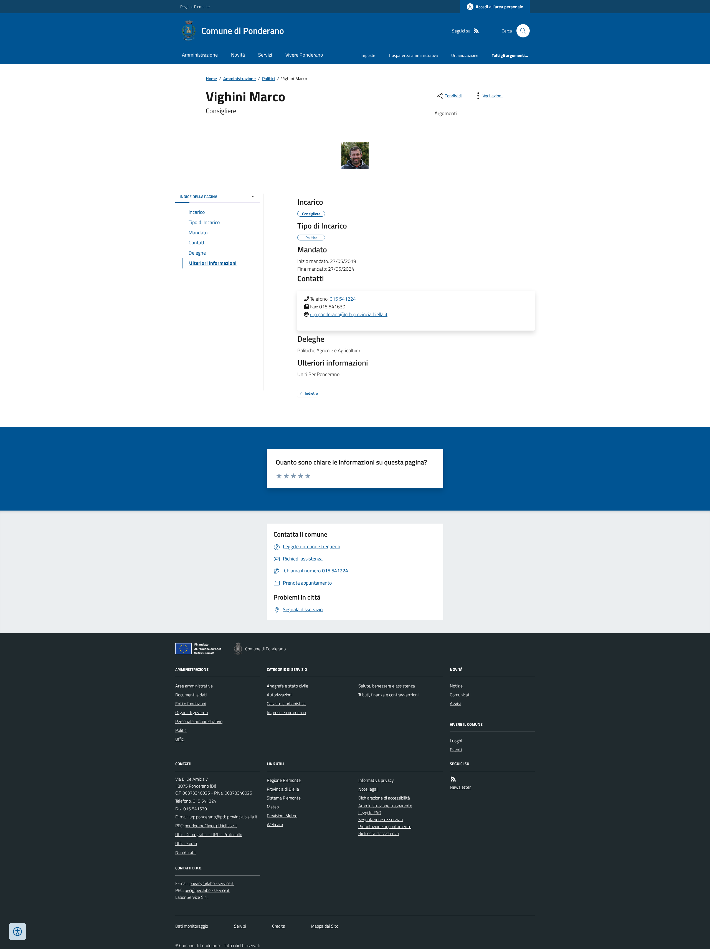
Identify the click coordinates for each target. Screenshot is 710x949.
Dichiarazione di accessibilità (384, 798)
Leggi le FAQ (369, 812)
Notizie (456, 685)
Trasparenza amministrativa (413, 55)
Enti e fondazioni (190, 703)
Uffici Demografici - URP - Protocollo (208, 834)
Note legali (368, 789)
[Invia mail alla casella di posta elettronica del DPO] (211, 883)
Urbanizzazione (464, 55)
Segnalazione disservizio (380, 819)
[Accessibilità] (17, 931)
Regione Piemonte (195, 6)
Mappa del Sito (324, 926)
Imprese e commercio (286, 712)
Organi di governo (191, 712)
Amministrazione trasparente (385, 805)
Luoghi (456, 740)
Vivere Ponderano (304, 55)
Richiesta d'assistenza (378, 833)
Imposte (368, 55)
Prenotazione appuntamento (384, 826)
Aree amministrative (194, 685)
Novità (238, 55)
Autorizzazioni (279, 694)
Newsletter (460, 787)
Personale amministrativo (198, 721)
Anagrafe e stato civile (287, 685)
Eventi (456, 749)
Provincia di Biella (283, 789)
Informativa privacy (376, 780)
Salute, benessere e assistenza (386, 685)
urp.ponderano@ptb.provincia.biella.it (348, 314)
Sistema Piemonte (284, 798)
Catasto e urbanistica (286, 703)
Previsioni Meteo (282, 815)
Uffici (179, 739)
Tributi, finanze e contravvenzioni (388, 694)
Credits (278, 926)
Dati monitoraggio (191, 926)
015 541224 (343, 299)
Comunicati (460, 694)
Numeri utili (185, 852)
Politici (268, 78)
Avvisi (455, 703)
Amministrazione (200, 55)
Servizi (265, 55)
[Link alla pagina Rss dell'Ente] (453, 779)
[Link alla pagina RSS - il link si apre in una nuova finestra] (476, 30)
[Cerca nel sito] (521, 30)
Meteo (273, 806)
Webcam (275, 824)
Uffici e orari (186, 843)
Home (211, 78)
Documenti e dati (191, 694)
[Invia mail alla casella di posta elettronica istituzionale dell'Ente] (223, 816)
